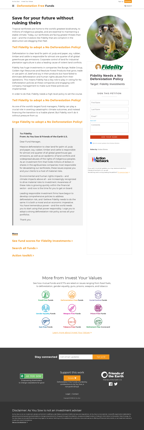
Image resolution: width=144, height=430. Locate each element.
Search (129, 6)
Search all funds (24, 248)
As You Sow (16, 1)
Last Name (95, 108)
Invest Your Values (27, 1)
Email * (94, 115)
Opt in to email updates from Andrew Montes (105, 143)
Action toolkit (22, 255)
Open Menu (13, 6)
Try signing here (123, 172)
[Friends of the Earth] (112, 375)
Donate (128, 1)
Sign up (120, 1)
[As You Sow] (31, 376)
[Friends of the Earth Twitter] (115, 384)
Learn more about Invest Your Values (71, 332)
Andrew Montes (103, 149)
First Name (96, 101)
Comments (95, 123)
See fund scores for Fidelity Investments (41, 240)
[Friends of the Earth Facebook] (109, 384)
